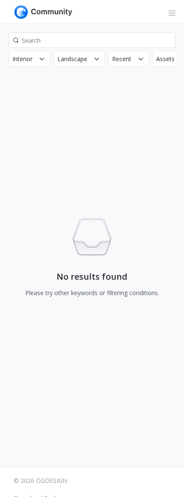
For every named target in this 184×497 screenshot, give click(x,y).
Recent (121, 59)
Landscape (72, 59)
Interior (22, 59)
